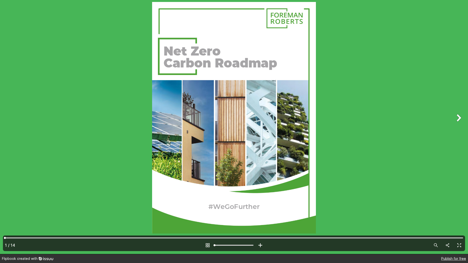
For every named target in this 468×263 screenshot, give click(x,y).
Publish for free (453, 258)
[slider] (234, 245)
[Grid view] (208, 245)
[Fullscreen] (459, 245)
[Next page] (458, 127)
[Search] (436, 245)
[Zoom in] (260, 245)
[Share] (447, 245)
